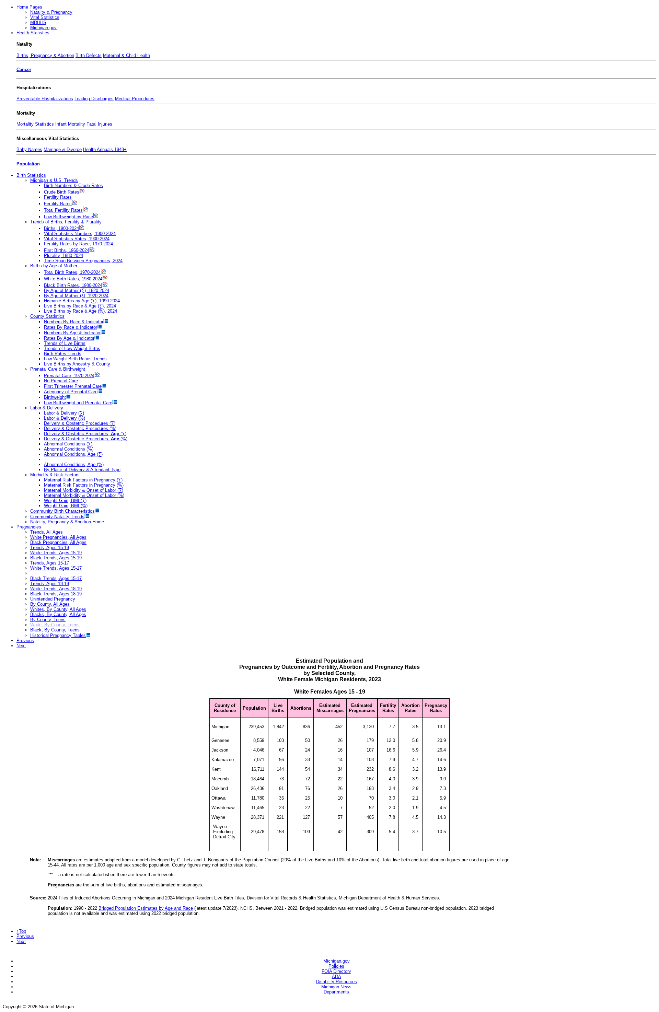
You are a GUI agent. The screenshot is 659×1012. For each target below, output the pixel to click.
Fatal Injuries (99, 124)
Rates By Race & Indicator (70, 327)
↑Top (21, 931)
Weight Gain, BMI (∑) (65, 500)
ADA (336, 976)
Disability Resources (336, 981)
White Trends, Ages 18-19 (56, 588)
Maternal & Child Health (126, 55)
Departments (336, 991)
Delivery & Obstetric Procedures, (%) (85, 438)
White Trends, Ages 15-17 (56, 568)
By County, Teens (48, 619)
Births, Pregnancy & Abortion (45, 55)
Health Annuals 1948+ (105, 149)
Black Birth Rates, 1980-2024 (73, 285)
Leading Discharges (94, 98)
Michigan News (336, 986)
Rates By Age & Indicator (69, 338)
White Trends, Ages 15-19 (56, 552)
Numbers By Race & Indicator (73, 321)
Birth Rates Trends (62, 353)
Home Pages (29, 7)
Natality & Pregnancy (51, 12)
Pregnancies (28, 527)
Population (28, 163)
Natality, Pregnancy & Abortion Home (67, 521)
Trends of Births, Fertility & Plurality (66, 221)
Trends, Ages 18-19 (49, 583)
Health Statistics (32, 32)
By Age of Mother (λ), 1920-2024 (76, 295)
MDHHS (38, 22)
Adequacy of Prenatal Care (70, 391)
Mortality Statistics (35, 124)
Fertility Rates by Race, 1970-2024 (78, 243)
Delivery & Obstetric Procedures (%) (80, 428)
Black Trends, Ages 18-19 (56, 593)
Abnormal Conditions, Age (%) (74, 464)
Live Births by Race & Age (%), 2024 (80, 311)
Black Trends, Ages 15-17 (56, 578)
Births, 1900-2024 (61, 228)
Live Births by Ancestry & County (77, 364)
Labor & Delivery (46, 407)
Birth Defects (89, 55)
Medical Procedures (134, 98)
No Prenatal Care (61, 380)
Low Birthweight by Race (68, 216)
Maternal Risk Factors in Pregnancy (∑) (83, 479)
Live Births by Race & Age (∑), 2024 (80, 306)
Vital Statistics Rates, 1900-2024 (76, 238)
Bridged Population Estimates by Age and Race (146, 908)
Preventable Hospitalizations (44, 98)
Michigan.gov (43, 27)
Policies (336, 966)
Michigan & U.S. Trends (54, 180)
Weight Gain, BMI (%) (66, 505)
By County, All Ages (50, 604)
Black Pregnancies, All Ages (58, 542)
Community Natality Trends (57, 516)
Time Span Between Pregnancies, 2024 (83, 260)
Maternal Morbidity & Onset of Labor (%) (84, 495)
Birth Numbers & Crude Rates (73, 185)
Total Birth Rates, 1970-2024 (72, 272)
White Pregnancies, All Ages (58, 537)
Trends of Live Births (64, 343)
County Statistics (47, 316)
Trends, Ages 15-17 (49, 563)
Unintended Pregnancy (52, 599)
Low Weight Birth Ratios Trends (75, 358)
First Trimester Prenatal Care (73, 386)
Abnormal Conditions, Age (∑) (73, 454)
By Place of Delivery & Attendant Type (82, 469)
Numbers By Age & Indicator (72, 332)
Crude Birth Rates (61, 192)
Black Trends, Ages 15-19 (56, 557)
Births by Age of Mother (53, 265)
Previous (25, 640)
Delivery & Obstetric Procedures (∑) (79, 423)
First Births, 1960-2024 (66, 250)
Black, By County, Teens (55, 629)
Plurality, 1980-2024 (63, 255)
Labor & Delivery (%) (64, 418)
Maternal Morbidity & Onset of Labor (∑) (83, 490)
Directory (336, 971)
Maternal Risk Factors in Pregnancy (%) (84, 485)
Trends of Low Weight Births (72, 348)
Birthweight (55, 397)
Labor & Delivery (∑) (64, 413)
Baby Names (29, 149)
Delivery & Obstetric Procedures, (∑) (85, 433)
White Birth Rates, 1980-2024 (73, 278)
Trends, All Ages (46, 532)
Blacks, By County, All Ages (58, 614)
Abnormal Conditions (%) (68, 449)
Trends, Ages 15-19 (49, 547)
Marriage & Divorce (63, 149)
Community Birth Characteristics (62, 511)
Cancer (23, 69)
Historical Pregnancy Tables (58, 635)
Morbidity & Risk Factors (55, 474)
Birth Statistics (31, 175)
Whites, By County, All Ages (58, 609)
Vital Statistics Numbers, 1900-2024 (80, 233)
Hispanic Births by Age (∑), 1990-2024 (82, 300)
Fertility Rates (58, 197)
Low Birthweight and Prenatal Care (78, 402)
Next (21, 645)
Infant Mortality (70, 124)
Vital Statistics (44, 17)
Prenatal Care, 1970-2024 (69, 375)
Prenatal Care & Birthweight (57, 369)
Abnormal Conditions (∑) (68, 443)
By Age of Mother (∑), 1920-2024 (76, 290)
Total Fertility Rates (63, 210)
